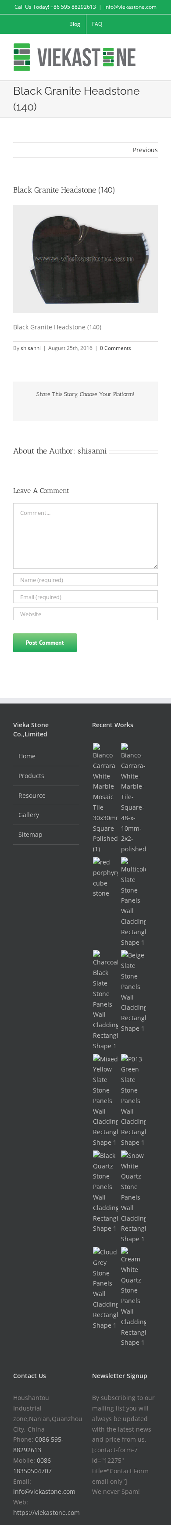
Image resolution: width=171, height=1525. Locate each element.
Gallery (28, 815)
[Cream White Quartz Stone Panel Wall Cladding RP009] (133, 1297)
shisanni (31, 348)
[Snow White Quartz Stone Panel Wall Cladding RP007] (133, 1197)
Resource (32, 795)
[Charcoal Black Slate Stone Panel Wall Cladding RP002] (105, 1000)
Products (31, 775)
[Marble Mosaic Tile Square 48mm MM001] (133, 799)
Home (27, 756)
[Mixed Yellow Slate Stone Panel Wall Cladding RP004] (105, 1101)
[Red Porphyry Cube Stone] (105, 878)
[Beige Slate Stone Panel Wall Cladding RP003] (133, 992)
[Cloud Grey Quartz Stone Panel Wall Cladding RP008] (105, 1289)
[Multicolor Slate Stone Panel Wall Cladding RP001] (133, 902)
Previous (145, 150)
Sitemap (30, 834)
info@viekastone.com (130, 7)
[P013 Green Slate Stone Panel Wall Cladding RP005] (133, 1101)
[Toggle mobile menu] (154, 47)
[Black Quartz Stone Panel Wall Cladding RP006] (105, 1192)
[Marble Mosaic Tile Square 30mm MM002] (105, 799)
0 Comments (115, 348)
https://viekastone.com (46, 1512)
